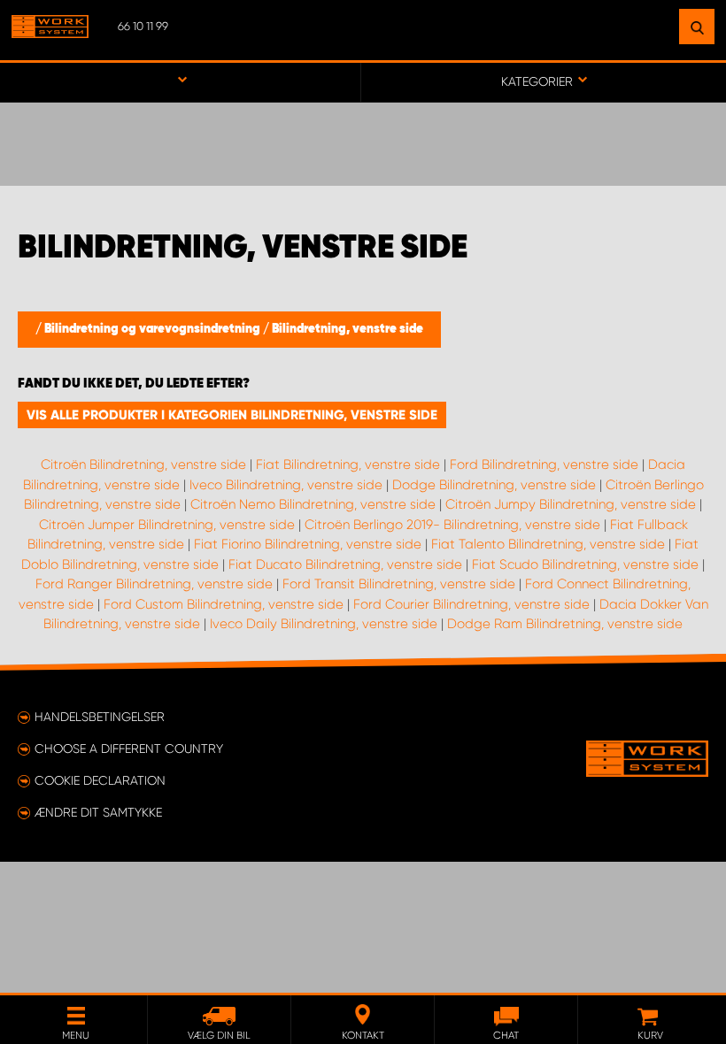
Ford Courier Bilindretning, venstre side (471, 604)
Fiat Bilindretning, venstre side (348, 464)
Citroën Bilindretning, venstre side (143, 464)
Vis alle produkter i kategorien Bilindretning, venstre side (232, 415)
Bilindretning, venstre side (347, 329)
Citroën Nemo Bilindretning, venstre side (313, 504)
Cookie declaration (100, 780)
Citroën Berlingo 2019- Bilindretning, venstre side (452, 525)
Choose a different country (129, 748)
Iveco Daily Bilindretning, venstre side (323, 624)
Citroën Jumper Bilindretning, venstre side (167, 525)
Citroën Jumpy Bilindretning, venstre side (570, 504)
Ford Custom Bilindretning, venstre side (224, 604)
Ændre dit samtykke (98, 812)
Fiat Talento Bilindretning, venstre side (548, 544)
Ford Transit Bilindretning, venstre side (398, 584)
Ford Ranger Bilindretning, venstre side (154, 584)
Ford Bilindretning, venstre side (544, 464)
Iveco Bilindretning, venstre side (285, 485)
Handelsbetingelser (100, 717)
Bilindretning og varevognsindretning (153, 329)
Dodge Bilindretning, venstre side (494, 485)
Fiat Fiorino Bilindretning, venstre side (307, 544)
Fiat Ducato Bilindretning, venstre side (345, 564)
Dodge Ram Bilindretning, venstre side (565, 624)
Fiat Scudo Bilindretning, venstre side (585, 564)
